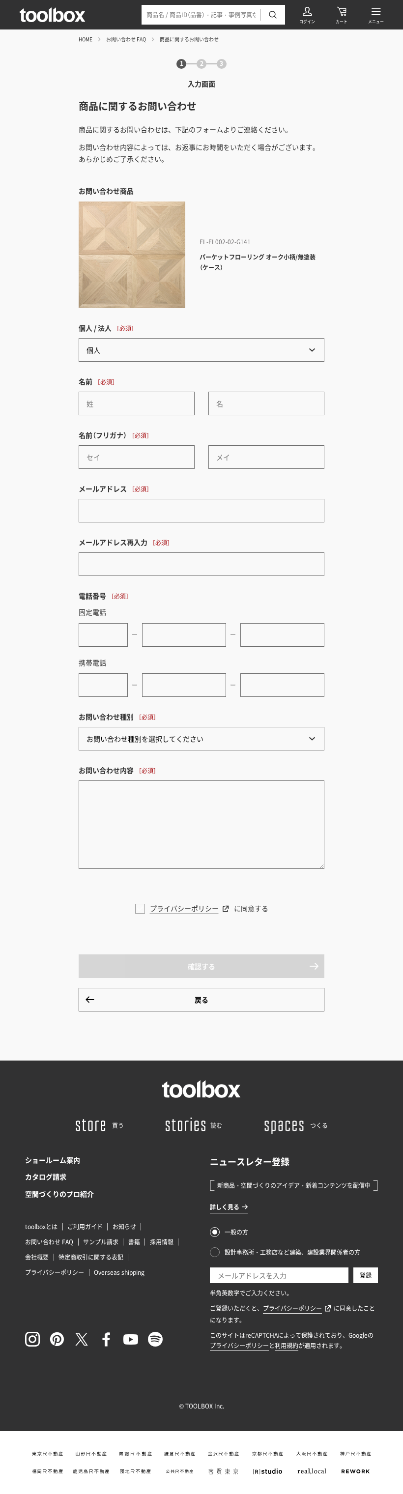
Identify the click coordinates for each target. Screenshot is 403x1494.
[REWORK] (356, 1471)
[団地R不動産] (136, 1471)
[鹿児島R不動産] (91, 1471)
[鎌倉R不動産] (179, 1454)
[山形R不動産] (91, 1454)
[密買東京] (224, 1471)
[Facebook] (106, 1339)
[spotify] (155, 1339)
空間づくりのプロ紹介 (59, 1194)
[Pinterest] (57, 1339)
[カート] (341, 14)
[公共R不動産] (179, 1471)
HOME (85, 39)
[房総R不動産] (136, 1454)
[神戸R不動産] (356, 1454)
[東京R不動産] (47, 1454)
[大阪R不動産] (311, 1454)
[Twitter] (81, 1339)
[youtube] (130, 1339)
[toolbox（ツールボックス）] (53, 14)
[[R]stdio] (268, 1471)
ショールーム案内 (52, 1160)
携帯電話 (92, 662)
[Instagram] (32, 1339)
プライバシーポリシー (184, 908)
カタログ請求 (45, 1176)
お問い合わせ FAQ (126, 39)
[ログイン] (307, 14)
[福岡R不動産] (47, 1471)
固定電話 (92, 612)
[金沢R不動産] (224, 1454)
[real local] (311, 1471)
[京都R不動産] (268, 1454)
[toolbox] (201, 1089)
